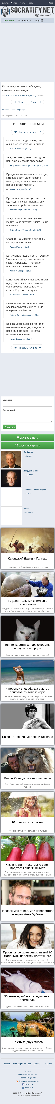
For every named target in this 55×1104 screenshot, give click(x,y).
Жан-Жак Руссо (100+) (20, 148)
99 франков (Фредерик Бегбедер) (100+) (29, 165)
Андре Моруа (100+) (19, 246)
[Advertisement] (27, 52)
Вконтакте (29, 1087)
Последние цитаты (28, 1077)
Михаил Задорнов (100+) (21, 270)
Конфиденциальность (27, 1074)
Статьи (14, 2)
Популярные (24, 20)
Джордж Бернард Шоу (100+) (23, 209)
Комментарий (9, 410)
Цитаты (5, 2)
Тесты (30, 2)
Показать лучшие (27, 132)
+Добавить (8, 20)
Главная (6, 1063)
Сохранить (10, 427)
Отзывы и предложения (29, 1081)
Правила (27, 1071)
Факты (22, 2)
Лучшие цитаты (29, 437)
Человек (5, 109)
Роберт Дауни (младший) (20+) (24, 314)
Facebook (29, 1084)
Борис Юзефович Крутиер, (24, 95)
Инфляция (20, 109)
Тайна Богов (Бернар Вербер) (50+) (26, 229)
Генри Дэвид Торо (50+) (21, 338)
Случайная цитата (29, 445)
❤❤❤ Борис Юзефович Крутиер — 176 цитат (32, 1063)
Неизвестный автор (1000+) (23, 294)
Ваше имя (7, 400)
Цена (13, 109)
